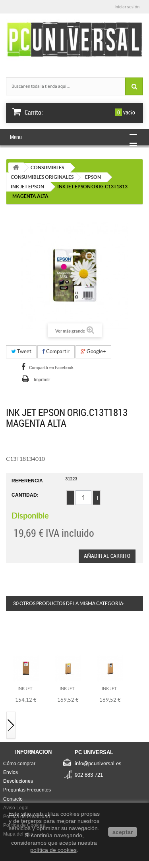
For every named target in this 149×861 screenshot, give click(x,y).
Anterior (11, 638)
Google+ (95, 351)
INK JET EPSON (27, 186)
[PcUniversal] (74, 39)
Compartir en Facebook (51, 367)
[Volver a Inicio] (15, 167)
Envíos (10, 772)
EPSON (93, 177)
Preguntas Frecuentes (27, 790)
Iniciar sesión (126, 6)
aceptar (122, 832)
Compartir (57, 351)
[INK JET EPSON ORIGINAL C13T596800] (110, 668)
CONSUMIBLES (47, 167)
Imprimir (42, 379)
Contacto (13, 799)
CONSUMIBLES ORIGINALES (42, 177)
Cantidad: (25, 495)
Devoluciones (18, 781)
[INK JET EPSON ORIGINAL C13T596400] (68, 668)
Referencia (27, 481)
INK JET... (25, 688)
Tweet (23, 351)
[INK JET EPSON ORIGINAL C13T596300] (26, 668)
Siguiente (11, 726)
